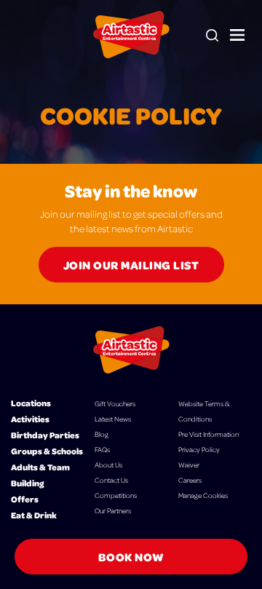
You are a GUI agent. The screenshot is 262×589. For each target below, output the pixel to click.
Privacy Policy (199, 449)
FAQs (102, 449)
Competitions (116, 495)
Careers (190, 479)
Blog (101, 434)
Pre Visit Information (208, 434)
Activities (30, 419)
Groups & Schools (47, 451)
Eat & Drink (34, 515)
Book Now (131, 556)
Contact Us (111, 479)
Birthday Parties (45, 435)
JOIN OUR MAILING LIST (131, 264)
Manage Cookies (203, 495)
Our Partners (113, 510)
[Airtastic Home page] (131, 35)
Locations (31, 403)
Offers (25, 499)
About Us (108, 464)
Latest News (113, 418)
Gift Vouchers (115, 403)
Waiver (188, 464)
